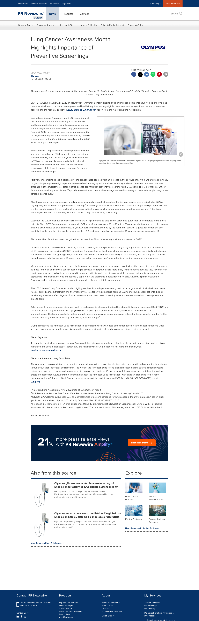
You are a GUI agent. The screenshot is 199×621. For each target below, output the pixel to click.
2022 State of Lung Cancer (81, 109)
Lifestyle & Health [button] (88, 25)
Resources (23, 3)
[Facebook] (21, 616)
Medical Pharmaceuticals (156, 498)
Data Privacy (149, 608)
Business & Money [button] (46, 25)
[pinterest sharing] (159, 74)
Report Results (66, 614)
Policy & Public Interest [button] (112, 25)
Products (68, 14)
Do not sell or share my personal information (159, 614)
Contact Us (21, 613)
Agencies (66, 3)
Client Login (155, 3)
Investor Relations (39, 3)
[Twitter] (25, 616)
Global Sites (107, 615)
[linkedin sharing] (146, 74)
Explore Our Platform (68, 602)
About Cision (107, 605)
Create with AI (65, 608)
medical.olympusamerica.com (46, 350)
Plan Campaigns (66, 605)
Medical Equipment (133, 519)
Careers (105, 608)
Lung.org (35, 381)
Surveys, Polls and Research (157, 521)
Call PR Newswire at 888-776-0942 (35, 602)
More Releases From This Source (46, 543)
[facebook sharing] (133, 74)
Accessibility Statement (112, 611)
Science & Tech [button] (67, 25)
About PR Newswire (111, 602)
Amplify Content (66, 617)
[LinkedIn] (18, 616)
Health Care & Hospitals (131, 498)
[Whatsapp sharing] (152, 74)
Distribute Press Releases (70, 611)
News (52, 14)
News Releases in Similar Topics (140, 528)
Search (174, 13)
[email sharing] (165, 74)
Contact (84, 14)
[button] (140, 136)
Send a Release (172, 3)
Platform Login (150, 605)
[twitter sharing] (140, 75)
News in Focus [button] (25, 25)
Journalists (54, 3)
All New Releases (152, 602)
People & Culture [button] (136, 25)
